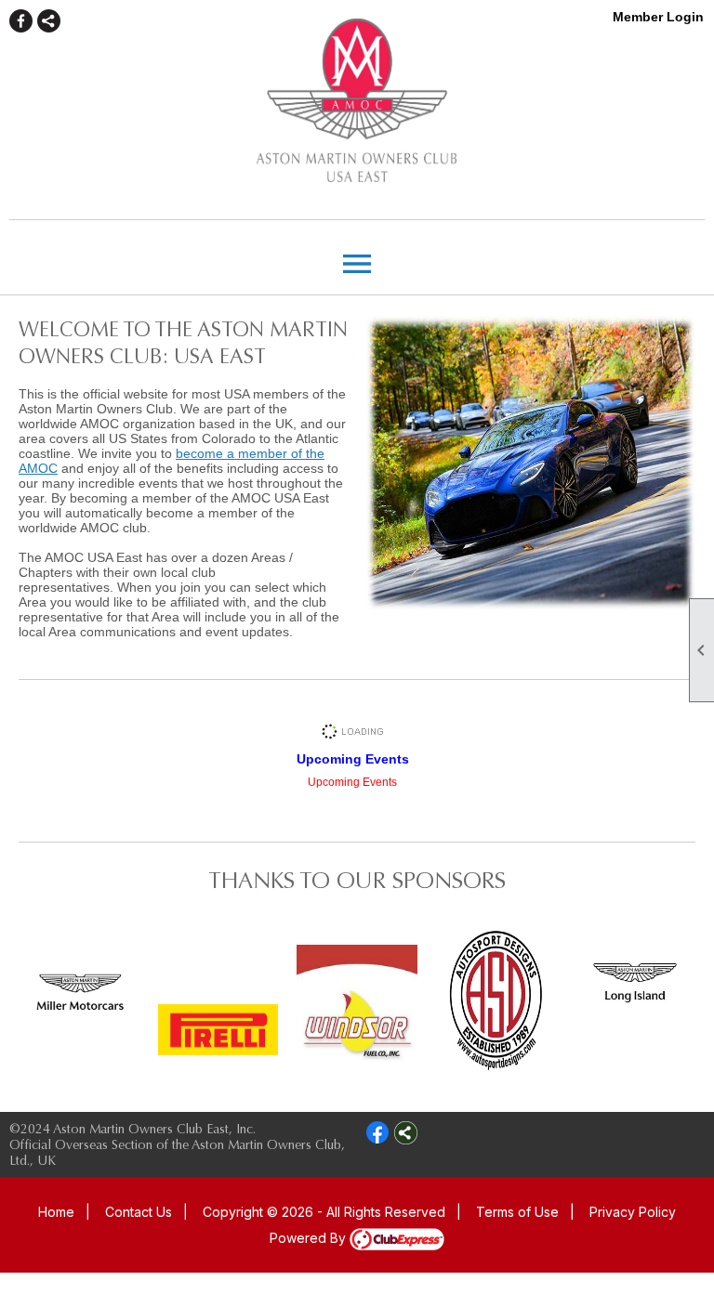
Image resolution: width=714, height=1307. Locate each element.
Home (56, 1212)
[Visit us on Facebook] (21, 21)
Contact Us (138, 1212)
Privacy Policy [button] (632, 1212)
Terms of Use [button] (517, 1212)
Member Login (658, 16)
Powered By (310, 1238)
